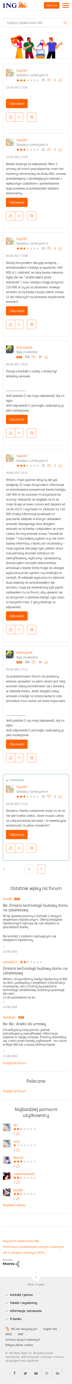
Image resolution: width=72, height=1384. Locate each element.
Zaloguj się (51, 5)
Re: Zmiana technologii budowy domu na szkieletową (35, 907)
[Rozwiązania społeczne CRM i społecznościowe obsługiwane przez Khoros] (11, 1263)
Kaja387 (22, 70)
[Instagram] (46, 1373)
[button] (10, 117)
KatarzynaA (24, 347)
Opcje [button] (31, 117)
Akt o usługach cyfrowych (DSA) (24, 1252)
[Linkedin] (57, 1373)
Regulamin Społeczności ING (21, 1241)
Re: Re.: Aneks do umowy (24, 1024)
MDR (20, 1334)
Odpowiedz (16, 103)
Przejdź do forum (14, 1063)
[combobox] (36, 22)
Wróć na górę (36, 1284)
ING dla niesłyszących (24, 1329)
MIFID (8, 1334)
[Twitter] (25, 1373)
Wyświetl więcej (14, 1205)
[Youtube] (36, 1373)
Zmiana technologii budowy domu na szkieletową (35, 970)
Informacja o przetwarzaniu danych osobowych (33, 1247)
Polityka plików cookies (19, 1345)
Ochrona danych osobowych (22, 1339)
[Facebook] (14, 1373)
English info (50, 1329)
